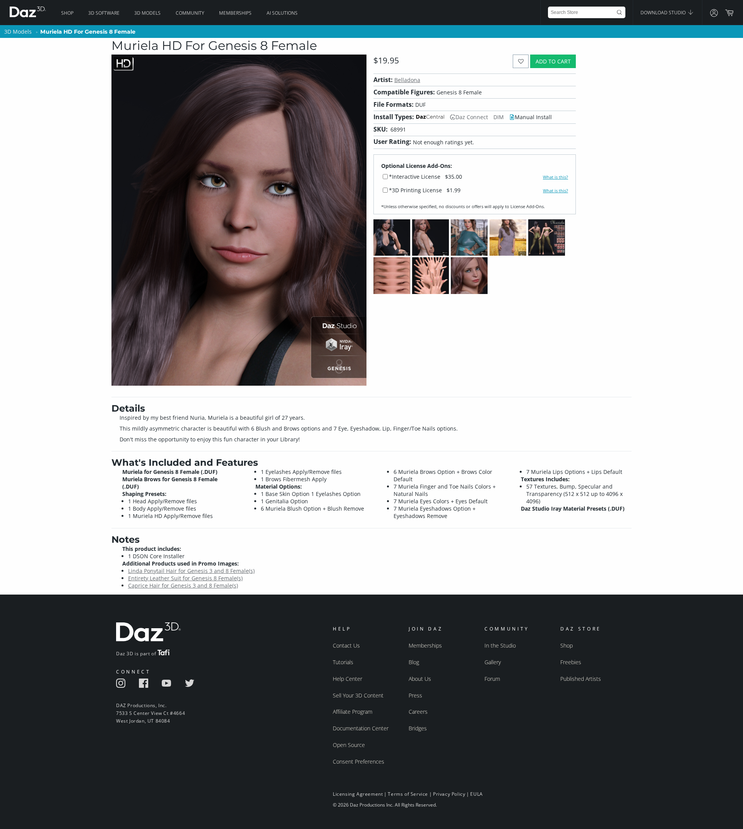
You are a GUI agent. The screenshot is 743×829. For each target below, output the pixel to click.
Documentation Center (361, 728)
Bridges (418, 728)
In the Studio (500, 645)
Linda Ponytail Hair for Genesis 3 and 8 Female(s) (191, 570)
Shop (67, 13)
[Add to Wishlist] (521, 61)
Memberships (235, 13)
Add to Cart (553, 61)
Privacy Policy (449, 794)
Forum (492, 678)
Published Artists (580, 678)
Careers (418, 711)
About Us (420, 678)
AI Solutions (282, 13)
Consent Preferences (358, 761)
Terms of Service (408, 794)
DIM (498, 117)
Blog (414, 662)
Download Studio (663, 12)
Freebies (570, 662)
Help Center (347, 678)
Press (415, 695)
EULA (476, 794)
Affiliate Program (352, 711)
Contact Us (346, 645)
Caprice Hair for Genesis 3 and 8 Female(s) (183, 585)
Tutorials (343, 662)
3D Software (104, 13)
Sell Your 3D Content (358, 695)
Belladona (407, 80)
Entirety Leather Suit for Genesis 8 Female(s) (185, 578)
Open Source (349, 745)
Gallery (492, 662)
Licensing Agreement (358, 794)
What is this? (555, 177)
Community (190, 13)
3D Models (147, 13)
